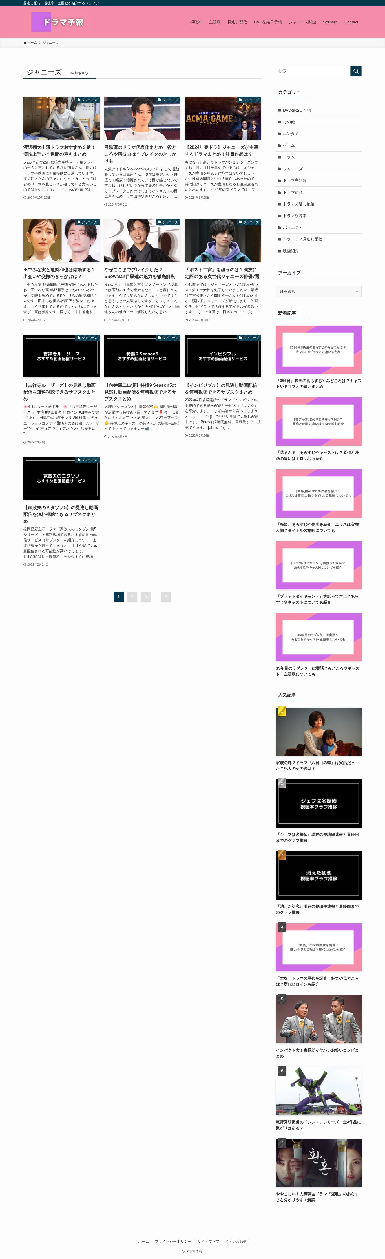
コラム (289, 157)
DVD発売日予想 (297, 110)
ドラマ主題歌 (295, 180)
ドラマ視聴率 (295, 215)
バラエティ (293, 227)
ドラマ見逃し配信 (299, 204)
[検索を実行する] (356, 71)
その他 (289, 122)
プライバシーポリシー (173, 1241)
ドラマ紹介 (293, 192)
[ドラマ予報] (57, 22)
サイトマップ (208, 1241)
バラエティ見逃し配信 (302, 239)
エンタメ (291, 133)
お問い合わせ (236, 1241)
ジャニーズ (293, 169)
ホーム (143, 1241)
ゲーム (289, 145)
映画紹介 (291, 251)
